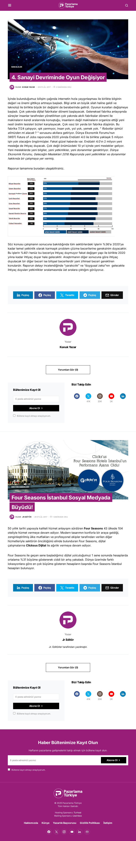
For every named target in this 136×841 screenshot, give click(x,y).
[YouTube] (72, 831)
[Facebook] (77, 397)
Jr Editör (68, 639)
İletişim (107, 822)
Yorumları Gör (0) (68, 369)
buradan (39, 168)
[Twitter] (56, 831)
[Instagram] (64, 831)
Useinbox (77, 815)
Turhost (77, 812)
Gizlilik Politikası (90, 822)
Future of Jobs (26, 137)
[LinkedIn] (123, 397)
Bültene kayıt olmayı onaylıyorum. (34, 416)
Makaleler (16, 67)
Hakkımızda (31, 822)
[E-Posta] (87, 831)
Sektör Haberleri (20, 487)
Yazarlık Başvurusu (64, 822)
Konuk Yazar (68, 347)
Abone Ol (34, 408)
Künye (45, 822)
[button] (10, 5)
